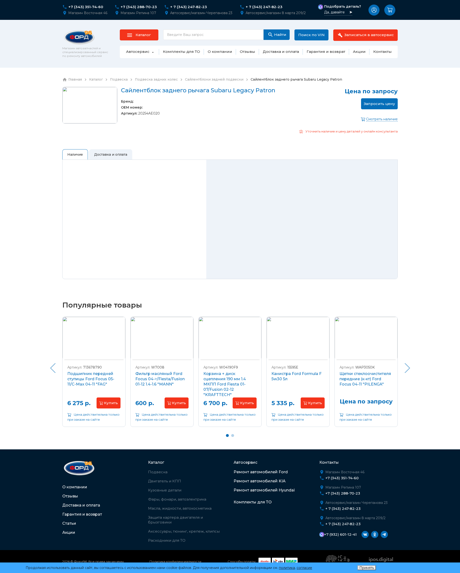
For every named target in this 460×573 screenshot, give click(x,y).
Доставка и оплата (81, 505)
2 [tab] (232, 435)
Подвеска (157, 472)
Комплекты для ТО (253, 502)
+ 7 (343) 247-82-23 (188, 7)
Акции (68, 532)
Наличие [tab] (75, 154)
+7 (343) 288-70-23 (139, 7)
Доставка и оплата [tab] (110, 154)
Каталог (156, 462)
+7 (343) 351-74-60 (85, 7)
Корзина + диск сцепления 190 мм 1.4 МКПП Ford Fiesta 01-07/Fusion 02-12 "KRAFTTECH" (224, 384)
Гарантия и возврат (82, 514)
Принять (366, 568)
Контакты (329, 462)
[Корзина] (389, 10)
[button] (374, 10)
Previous (53, 368)
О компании (74, 487)
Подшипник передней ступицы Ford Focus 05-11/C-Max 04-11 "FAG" (90, 378)
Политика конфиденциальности (175, 561)
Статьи (69, 523)
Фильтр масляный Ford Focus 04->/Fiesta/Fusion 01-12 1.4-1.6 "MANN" (160, 378)
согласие (304, 568)
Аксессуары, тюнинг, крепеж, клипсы (184, 531)
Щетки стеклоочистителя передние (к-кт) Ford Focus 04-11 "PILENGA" (365, 378)
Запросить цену (379, 103)
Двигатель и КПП (164, 481)
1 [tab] (227, 435)
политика (287, 568)
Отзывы (70, 496)
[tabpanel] (94, 375)
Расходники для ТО (166, 540)
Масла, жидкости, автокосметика (180, 508)
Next (407, 368)
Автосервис (245, 462)
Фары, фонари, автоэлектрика (177, 499)
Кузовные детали (164, 490)
